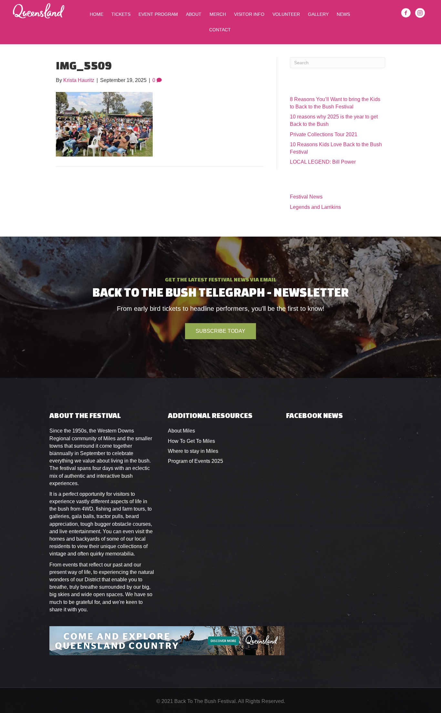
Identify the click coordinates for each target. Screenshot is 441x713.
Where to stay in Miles (193, 451)
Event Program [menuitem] (158, 14)
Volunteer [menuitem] (286, 14)
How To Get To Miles (191, 441)
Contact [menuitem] (220, 29)
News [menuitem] (343, 14)
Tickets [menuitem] (120, 14)
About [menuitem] (193, 14)
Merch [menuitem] (218, 14)
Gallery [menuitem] (318, 14)
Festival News (306, 196)
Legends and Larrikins (315, 207)
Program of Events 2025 (195, 461)
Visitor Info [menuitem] (249, 14)
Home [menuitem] (96, 14)
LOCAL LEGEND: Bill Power (323, 162)
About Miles (181, 430)
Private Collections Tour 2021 (323, 134)
